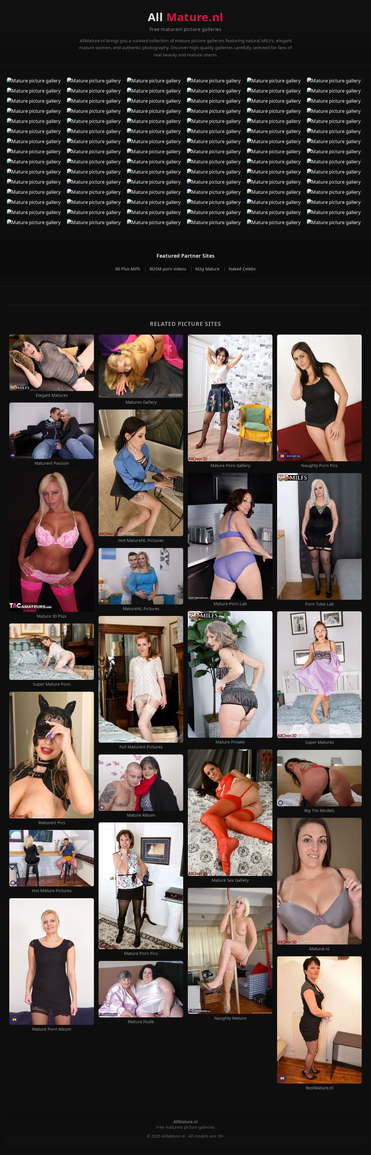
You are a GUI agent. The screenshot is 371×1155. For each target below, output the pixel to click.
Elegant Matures (52, 395)
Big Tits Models (319, 810)
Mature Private (230, 742)
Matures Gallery (141, 402)
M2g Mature (208, 269)
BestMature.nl (319, 1088)
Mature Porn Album (51, 1029)
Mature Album (141, 815)
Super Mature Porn (51, 684)
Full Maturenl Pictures (141, 747)
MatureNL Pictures (141, 608)
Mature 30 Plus (51, 616)
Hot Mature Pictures (52, 890)
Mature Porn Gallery (230, 465)
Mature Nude (141, 1021)
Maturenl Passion (51, 463)
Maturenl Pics (51, 822)
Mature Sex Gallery (230, 880)
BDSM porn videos (168, 269)
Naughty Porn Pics (319, 465)
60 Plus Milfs (128, 269)
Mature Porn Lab (230, 603)
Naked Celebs (242, 269)
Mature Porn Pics (141, 953)
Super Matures (319, 742)
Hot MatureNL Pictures (140, 540)
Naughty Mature (230, 1018)
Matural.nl (319, 948)
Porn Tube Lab (319, 604)
